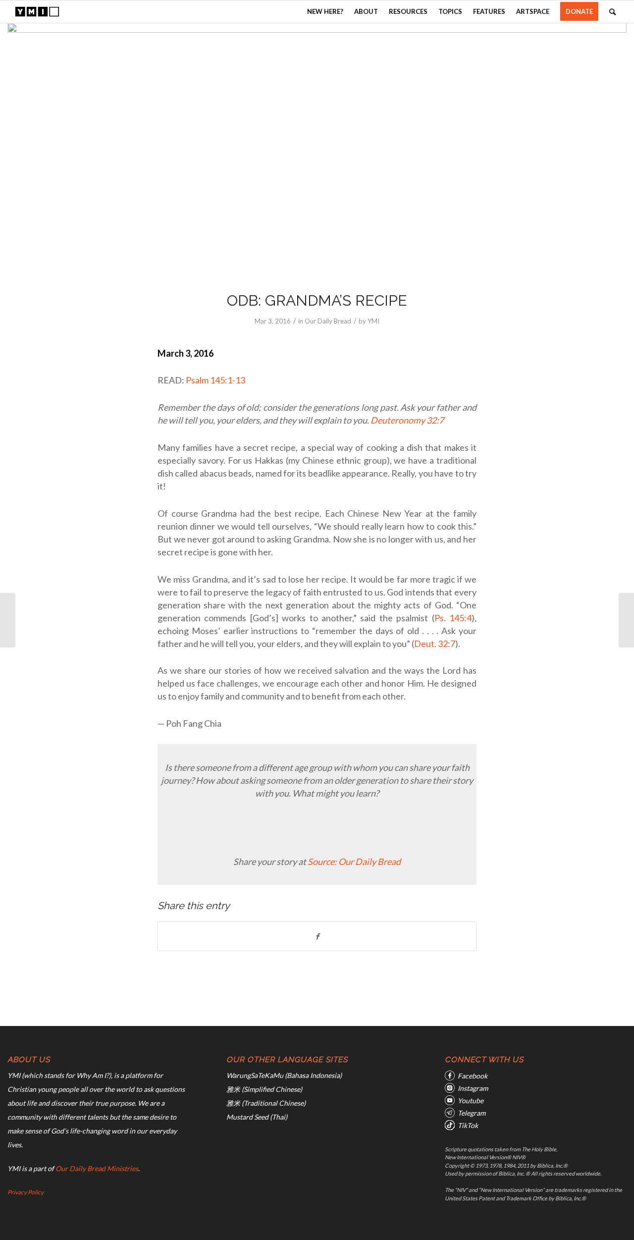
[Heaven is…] (7, 620)
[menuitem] (325, 11)
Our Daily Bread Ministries (96, 1168)
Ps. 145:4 (453, 617)
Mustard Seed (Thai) (256, 1117)
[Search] (612, 11)
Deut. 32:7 (434, 643)
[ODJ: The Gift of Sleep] (626, 620)
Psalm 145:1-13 (215, 380)
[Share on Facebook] (317, 936)
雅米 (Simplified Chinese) (264, 1089)
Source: (323, 861)
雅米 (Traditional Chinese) (266, 1103)
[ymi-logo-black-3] (37, 11)
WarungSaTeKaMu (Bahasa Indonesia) (284, 1075)
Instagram (473, 1088)
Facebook (472, 1076)
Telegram (471, 1113)
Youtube (470, 1100)
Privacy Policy (25, 1192)
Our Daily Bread (328, 321)
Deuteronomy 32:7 (407, 420)
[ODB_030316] (317, 150)
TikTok (468, 1125)
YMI (373, 321)
